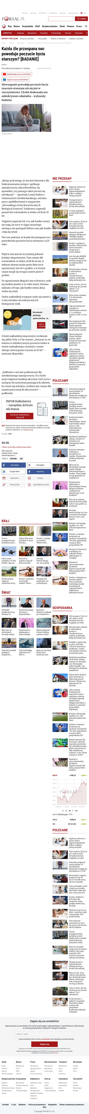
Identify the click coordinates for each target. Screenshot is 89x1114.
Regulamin (52, 1105)
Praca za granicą (36, 1074)
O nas (13, 1105)
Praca (32, 1062)
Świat (4, 1062)
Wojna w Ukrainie (58, 38)
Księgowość (48, 1088)
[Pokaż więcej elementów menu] (86, 26)
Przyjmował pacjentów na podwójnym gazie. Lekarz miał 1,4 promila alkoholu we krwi (43, 581)
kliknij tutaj (54, 1053)
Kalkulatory (35, 1079)
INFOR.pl (24, 13)
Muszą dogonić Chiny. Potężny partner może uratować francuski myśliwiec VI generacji (43, 632)
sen (21, 459)
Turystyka (44, 33)
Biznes (18, 1062)
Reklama (22, 1105)
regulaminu (45, 1039)
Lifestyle (7, 33)
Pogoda (61, 1090)
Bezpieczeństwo (8, 1079)
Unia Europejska (7, 1074)
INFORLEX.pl (42, 13)
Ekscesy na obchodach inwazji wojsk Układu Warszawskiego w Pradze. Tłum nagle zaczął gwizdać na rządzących (9, 632)
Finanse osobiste (27, 38)
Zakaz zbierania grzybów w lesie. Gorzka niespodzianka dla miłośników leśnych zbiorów (26, 540)
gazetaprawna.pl (73, 13)
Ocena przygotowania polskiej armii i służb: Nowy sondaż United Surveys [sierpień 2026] (8, 540)
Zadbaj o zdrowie (76, 38)
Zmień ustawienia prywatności (71, 1105)
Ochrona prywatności (37, 1105)
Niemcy (4, 1071)
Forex (75, 1071)
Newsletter (63, 13)
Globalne (5, 1085)
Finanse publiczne (22, 1085)
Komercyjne (48, 1071)
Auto (60, 1088)
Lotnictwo (62, 1074)
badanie (13, 459)
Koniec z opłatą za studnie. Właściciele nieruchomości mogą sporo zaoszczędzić (43, 540)
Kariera (32, 1071)
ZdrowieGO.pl (53, 13)
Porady (75, 1090)
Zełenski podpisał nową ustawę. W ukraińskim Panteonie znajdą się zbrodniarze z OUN (8, 612)
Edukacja (20, 33)
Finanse (18, 1074)
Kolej (60, 1071)
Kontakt (5, 1105)
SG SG (4, 65)
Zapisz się (44, 1044)
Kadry (46, 1085)
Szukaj (83, 19)
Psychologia (56, 33)
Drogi (60, 1068)
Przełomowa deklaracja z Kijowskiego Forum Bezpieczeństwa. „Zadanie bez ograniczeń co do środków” (26, 632)
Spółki (75, 1068)
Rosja (4, 1066)
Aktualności (32, 33)
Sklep (84, 13)
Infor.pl (47, 1079)
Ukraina (4, 1068)
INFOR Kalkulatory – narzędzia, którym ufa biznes (19, 405)
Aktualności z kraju (8, 1088)
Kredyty (18, 1088)
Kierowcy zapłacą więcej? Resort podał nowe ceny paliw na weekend (26, 560)
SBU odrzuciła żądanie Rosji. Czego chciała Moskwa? (10, 453)
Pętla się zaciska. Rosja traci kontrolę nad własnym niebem (43, 652)
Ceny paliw (42, 38)
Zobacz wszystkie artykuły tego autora (16, 447)
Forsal (3, 43)
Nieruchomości (50, 1062)
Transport (63, 1062)
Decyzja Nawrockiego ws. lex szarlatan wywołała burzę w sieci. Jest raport (43, 560)
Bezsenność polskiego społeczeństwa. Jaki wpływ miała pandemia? (41, 315)
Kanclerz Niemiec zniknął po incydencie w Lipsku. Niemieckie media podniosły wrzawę (43, 612)
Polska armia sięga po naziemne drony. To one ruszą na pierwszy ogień (9, 581)
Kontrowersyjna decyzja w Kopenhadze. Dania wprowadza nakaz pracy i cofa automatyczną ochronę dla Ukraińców (26, 612)
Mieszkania (48, 1068)
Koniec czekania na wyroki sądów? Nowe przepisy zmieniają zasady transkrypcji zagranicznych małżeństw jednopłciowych (26, 581)
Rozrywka (78, 33)
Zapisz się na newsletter (17, 80)
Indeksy (75, 1066)
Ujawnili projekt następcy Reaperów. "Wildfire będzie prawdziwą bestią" (9, 652)
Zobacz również (42, 325)
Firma (18, 1068)
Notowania (77, 1062)
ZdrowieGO (77, 1079)
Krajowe (4, 1083)
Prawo (46, 1083)
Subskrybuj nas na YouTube (19, 74)
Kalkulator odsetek (36, 1093)
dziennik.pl (33, 13)
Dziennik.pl (63, 1079)
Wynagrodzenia (35, 1068)
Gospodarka (21, 1079)
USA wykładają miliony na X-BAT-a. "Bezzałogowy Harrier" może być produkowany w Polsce (26, 652)
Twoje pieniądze (21, 1090)
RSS (44, 1107)
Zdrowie (68, 33)
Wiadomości (63, 1083)
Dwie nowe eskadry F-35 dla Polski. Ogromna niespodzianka (9, 560)
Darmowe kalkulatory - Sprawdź (19, 416)
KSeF (17, 1071)
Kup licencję (28, 430)
